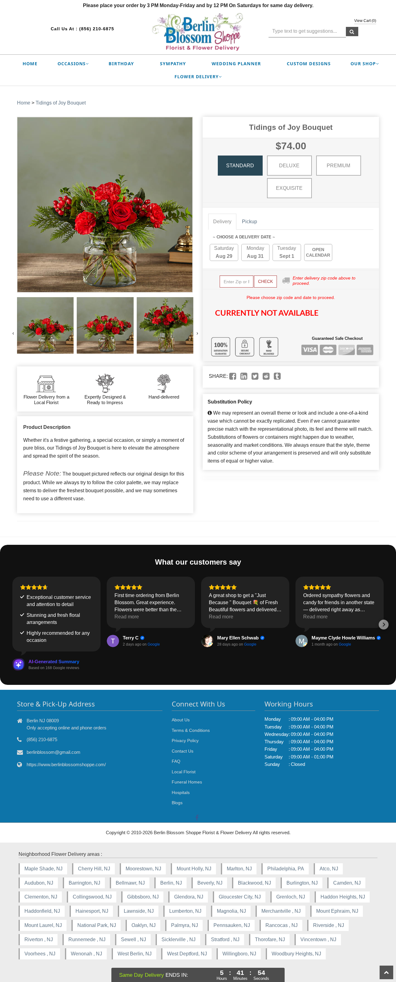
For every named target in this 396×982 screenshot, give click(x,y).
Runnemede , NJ (86, 939)
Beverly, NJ (209, 883)
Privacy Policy (185, 740)
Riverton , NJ (38, 939)
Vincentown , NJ (318, 939)
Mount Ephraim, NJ (337, 911)
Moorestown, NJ (143, 868)
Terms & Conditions (191, 730)
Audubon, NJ (38, 883)
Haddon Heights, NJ (343, 896)
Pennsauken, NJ (231, 925)
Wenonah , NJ (86, 953)
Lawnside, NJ (139, 911)
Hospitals (181, 792)
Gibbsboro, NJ (143, 896)
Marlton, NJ (239, 868)
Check (265, 281)
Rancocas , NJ (281, 925)
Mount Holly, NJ (194, 868)
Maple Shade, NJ (43, 868)
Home (30, 63)
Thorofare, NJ (270, 939)
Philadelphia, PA (285, 868)
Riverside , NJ (328, 925)
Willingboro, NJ (239, 953)
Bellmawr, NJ (130, 883)
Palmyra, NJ (184, 925)
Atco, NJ (329, 868)
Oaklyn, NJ (143, 925)
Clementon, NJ (40, 896)
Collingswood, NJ (92, 896)
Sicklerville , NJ (178, 939)
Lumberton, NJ (185, 911)
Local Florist (184, 771)
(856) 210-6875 (96, 28)
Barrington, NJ (84, 883)
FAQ (176, 761)
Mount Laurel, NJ (43, 925)
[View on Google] (113, 641)
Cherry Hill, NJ (94, 868)
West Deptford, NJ (187, 953)
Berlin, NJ (171, 883)
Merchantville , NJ (281, 911)
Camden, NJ (347, 883)
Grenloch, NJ (290, 896)
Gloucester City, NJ (240, 896)
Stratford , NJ (225, 939)
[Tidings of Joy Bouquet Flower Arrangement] (45, 325)
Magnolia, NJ (231, 911)
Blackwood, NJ (254, 883)
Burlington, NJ (302, 883)
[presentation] (13, 333)
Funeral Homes (187, 781)
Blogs (177, 802)
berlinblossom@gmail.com (53, 752)
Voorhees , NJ (39, 953)
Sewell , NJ (133, 939)
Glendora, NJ (188, 896)
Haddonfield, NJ (42, 911)
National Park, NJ (96, 925)
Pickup (249, 221)
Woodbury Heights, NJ (296, 953)
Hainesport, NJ (91, 911)
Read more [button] (126, 616)
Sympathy (173, 63)
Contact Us (182, 751)
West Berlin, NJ (135, 953)
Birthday (121, 63)
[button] (12, 625)
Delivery (222, 221)
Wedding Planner (236, 63)
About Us (181, 719)
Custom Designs (309, 63)
